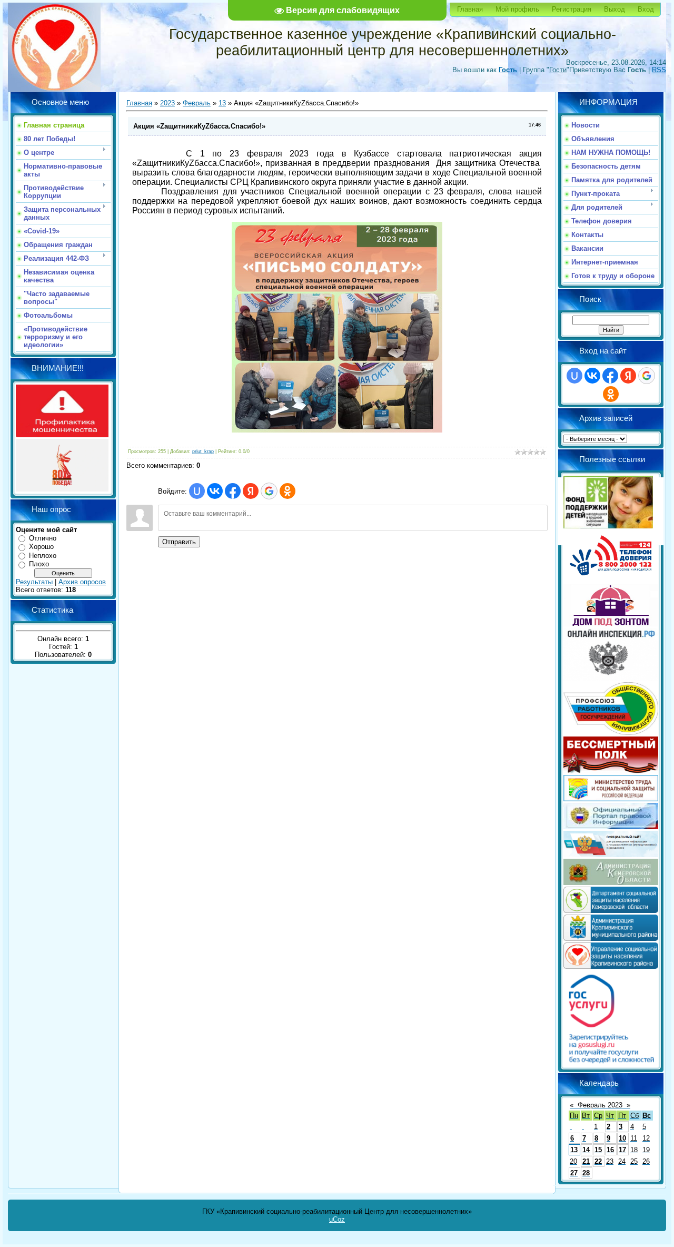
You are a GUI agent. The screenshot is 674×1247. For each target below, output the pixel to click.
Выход (614, 9)
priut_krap (203, 451)
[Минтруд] (610, 799)
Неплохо (42, 555)
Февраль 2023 (600, 1105)
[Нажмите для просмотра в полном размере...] (337, 429)
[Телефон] (610, 580)
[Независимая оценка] (610, 855)
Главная (470, 9)
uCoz (337, 1219)
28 (586, 1173)
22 (598, 1161)
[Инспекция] (610, 678)
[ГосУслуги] (610, 1063)
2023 (167, 103)
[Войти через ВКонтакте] (215, 491)
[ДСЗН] (610, 911)
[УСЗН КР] (610, 966)
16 (610, 1150)
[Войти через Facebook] (233, 491)
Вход (646, 9)
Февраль (197, 103)
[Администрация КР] (610, 938)
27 (574, 1173)
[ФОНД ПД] (608, 526)
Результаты (34, 582)
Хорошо (41, 547)
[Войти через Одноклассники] (287, 491)
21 (586, 1161)
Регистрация (571, 9)
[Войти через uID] (197, 491)
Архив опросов (82, 582)
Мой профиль (517, 9)
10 (622, 1138)
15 (598, 1150)
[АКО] (610, 883)
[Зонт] (610, 624)
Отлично (42, 538)
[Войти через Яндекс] (251, 491)
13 (222, 103)
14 (586, 1150)
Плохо (39, 564)
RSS (659, 70)
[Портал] (610, 827)
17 (622, 1150)
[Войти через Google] (269, 491)
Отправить (179, 542)
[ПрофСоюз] (610, 733)
